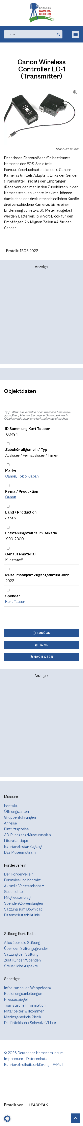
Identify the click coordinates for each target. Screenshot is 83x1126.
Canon (10, 497)
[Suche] (58, 34)
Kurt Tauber (15, 602)
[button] (75, 34)
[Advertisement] (41, 318)
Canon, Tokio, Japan (22, 476)
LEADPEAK (38, 1105)
